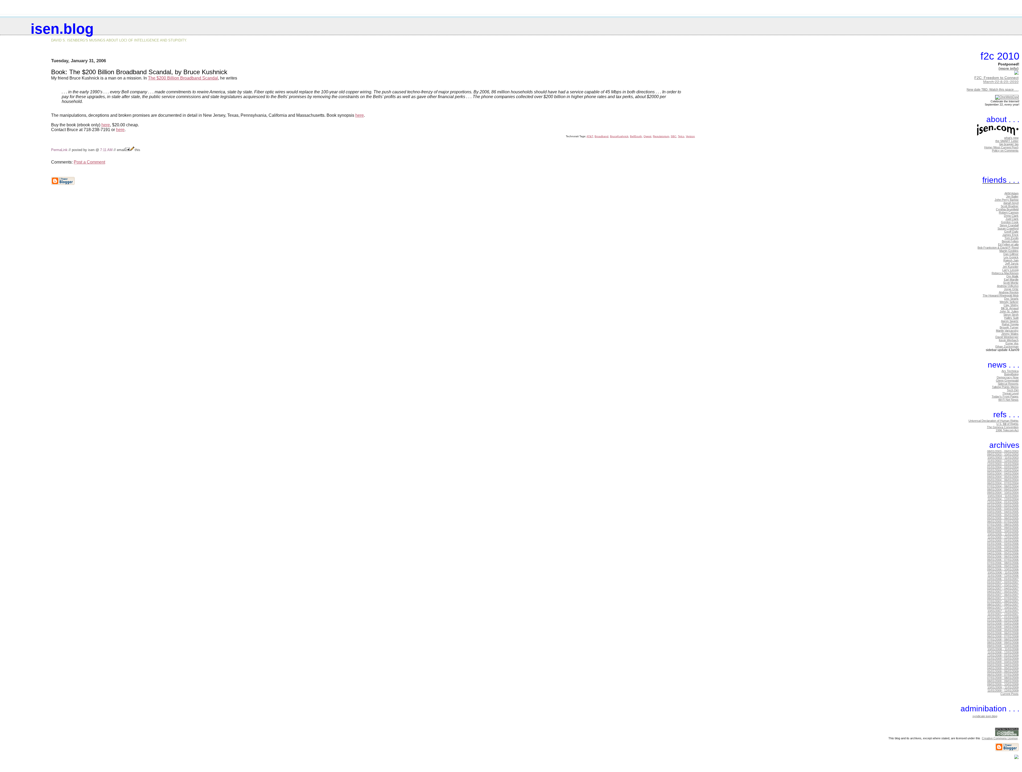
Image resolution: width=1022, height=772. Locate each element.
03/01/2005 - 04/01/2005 (1003, 512)
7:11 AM (106, 150)
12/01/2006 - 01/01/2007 (1003, 579)
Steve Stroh (1011, 314)
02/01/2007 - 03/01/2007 (1003, 585)
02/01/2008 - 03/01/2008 (1003, 623)
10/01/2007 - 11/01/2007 (1003, 610)
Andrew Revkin (1009, 292)
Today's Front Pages (1005, 396)
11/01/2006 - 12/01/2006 (1003, 575)
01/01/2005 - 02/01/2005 (1003, 505)
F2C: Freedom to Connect (996, 78)
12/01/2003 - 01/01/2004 (1003, 464)
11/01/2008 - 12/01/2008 (1003, 652)
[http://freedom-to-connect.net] (1018, 85)
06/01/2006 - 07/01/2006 (1003, 559)
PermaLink (59, 150)
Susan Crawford (1008, 228)
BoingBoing (1011, 374)
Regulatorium (661, 136)
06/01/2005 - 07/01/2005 (1003, 521)
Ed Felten (1008, 244)
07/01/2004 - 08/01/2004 (1003, 486)
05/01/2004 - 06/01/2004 (1003, 480)
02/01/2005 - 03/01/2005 (1003, 508)
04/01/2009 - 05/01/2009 (1003, 668)
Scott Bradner (1010, 206)
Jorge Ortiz (1011, 289)
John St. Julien (1009, 311)
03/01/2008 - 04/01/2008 (1003, 626)
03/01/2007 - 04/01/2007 (1003, 588)
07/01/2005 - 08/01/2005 (1003, 524)
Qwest (647, 136)
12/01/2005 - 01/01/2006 (1003, 540)
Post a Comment (89, 162)
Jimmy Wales (1010, 333)
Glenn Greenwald (1007, 380)
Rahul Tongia (1010, 324)
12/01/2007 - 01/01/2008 (1003, 617)
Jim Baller (1012, 196)
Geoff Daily (1011, 231)
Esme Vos (1012, 343)
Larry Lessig (1010, 270)
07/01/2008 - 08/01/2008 (1003, 639)
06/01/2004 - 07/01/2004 (1003, 483)
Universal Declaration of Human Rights (994, 420)
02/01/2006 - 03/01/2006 (1003, 547)
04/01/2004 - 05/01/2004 (1003, 476)
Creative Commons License (1000, 738)
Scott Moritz (1011, 282)
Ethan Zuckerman (1007, 346)
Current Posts (1009, 693)
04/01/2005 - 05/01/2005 (1003, 515)
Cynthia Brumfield (1007, 209)
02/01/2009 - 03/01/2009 (1003, 661)
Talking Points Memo (1005, 387)
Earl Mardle (1011, 279)
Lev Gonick (1011, 257)
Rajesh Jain (1011, 260)
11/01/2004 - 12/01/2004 (1003, 499)
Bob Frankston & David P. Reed (998, 247)
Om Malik (1012, 276)
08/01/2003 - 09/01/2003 (1003, 451)
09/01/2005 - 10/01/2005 (1003, 531)
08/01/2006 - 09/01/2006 (1003, 566)
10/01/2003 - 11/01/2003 (1003, 457)
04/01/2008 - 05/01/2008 (1003, 630)
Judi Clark (1012, 218)
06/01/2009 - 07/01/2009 (1003, 674)
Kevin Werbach (1009, 340)
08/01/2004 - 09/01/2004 (1003, 489)
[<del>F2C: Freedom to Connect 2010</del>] (1016, 73)
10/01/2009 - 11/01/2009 (1003, 687)
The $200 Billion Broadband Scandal (183, 78)
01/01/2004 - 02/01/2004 (1003, 467)
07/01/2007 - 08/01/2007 (1003, 601)
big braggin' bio (1009, 144)
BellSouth (636, 136)
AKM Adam (1011, 193)
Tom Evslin (1011, 238)
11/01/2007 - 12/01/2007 (1003, 614)
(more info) (1009, 68)
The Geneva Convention (1003, 427)
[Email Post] (127, 150)
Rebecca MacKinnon (1005, 273)
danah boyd (1011, 203)
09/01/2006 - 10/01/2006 (1003, 569)
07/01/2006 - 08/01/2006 (1003, 563)
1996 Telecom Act (1007, 430)
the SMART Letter (1007, 141)
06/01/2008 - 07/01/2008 (1003, 636)
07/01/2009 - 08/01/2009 (1003, 677)
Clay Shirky (1011, 305)
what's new (1011, 137)
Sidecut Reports (1008, 383)
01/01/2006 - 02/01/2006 (1003, 543)
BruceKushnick (619, 136)
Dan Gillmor (1011, 254)
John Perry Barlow (1007, 199)
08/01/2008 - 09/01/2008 (1003, 642)
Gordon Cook (1010, 222)
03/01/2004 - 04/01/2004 (1003, 473)
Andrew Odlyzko (1008, 285)
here (359, 115)
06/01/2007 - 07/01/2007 (1003, 598)
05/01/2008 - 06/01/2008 (1003, 633)
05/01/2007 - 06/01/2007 (1003, 594)
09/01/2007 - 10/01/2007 (1003, 607)
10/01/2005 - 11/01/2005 (1003, 534)
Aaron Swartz (1010, 321)
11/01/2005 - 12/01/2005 (1003, 537)
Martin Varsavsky (1007, 330)
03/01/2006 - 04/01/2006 (1003, 550)
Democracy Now (1008, 377)
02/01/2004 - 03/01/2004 (1003, 470)
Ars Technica (1010, 371)
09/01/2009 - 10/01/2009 (1003, 684)
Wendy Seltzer (1009, 301)
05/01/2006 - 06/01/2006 (1003, 556)
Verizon (690, 136)
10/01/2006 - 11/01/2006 (1003, 572)
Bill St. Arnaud (1010, 308)
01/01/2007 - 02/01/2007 (1003, 582)
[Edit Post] (132, 150)
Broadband (601, 136)
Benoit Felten (1010, 241)
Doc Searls (1011, 298)
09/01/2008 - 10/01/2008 (1003, 646)
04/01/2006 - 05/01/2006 (1003, 553)
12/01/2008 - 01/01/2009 (1003, 655)
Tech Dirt (1013, 390)
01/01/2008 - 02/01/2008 (1003, 620)
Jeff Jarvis (1012, 263)
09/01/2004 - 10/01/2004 (1003, 492)
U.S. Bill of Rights (1007, 423)
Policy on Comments (1005, 150)
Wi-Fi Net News (1008, 399)
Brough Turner (1009, 327)
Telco (681, 136)
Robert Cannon (1009, 212)
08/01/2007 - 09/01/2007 (1003, 604)
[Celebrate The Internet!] (1007, 97)
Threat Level (1010, 393)
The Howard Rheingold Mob (1001, 295)
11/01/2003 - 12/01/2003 (1003, 460)
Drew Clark (1011, 215)
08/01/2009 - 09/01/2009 (1003, 681)
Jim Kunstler (1011, 266)
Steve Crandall (1009, 225)
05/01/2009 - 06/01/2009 (1003, 671)
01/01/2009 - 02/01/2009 (1003, 658)
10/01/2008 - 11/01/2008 (1003, 649)
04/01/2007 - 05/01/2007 (1003, 591)
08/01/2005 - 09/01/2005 (1003, 527)
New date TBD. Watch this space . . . (993, 89)
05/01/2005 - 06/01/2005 (1003, 518)
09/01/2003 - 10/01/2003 (1003, 454)
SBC (673, 136)
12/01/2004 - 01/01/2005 (1003, 502)
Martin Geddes (1009, 250)
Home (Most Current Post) (1001, 147)
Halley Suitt (1011, 317)
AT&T (590, 136)
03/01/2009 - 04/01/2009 (1003, 665)
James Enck (1010, 234)
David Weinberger (1007, 337)
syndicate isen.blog (984, 716)
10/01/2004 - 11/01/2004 (1003, 496)
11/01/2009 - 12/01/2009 (1003, 690)
